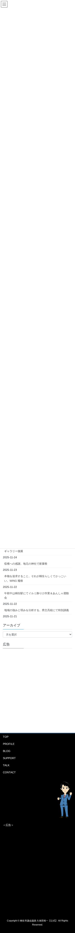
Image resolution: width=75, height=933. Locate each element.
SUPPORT (9, 758)
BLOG (6, 751)
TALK (6, 765)
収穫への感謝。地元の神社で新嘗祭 (25, 563)
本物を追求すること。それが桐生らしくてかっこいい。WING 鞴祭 (35, 578)
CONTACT (9, 772)
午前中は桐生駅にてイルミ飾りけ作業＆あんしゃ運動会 (36, 595)
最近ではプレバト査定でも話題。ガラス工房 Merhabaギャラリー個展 (37, 549)
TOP (5, 736)
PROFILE (8, 743)
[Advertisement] (37, 688)
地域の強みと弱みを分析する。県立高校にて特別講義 (36, 610)
